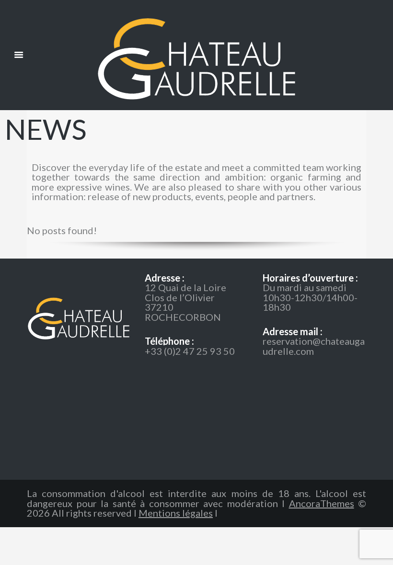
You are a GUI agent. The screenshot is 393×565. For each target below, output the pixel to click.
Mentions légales (176, 513)
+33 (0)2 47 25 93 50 (190, 351)
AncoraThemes (321, 503)
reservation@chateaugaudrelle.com (314, 345)
